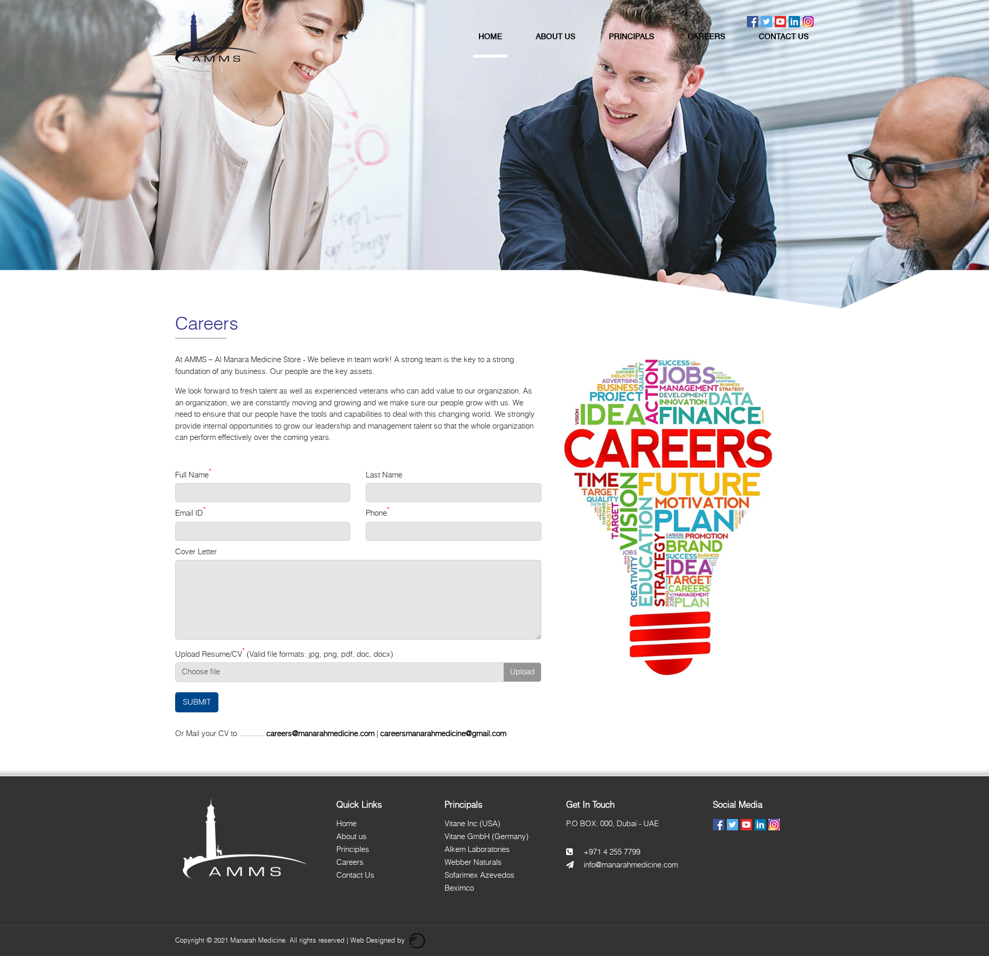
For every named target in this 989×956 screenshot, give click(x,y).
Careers (350, 862)
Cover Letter (196, 551)
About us (351, 836)
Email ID (190, 513)
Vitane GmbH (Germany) (486, 836)
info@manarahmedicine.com (631, 864)
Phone (377, 513)
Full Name (193, 475)
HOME (490, 37)
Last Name (384, 475)
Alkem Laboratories (477, 849)
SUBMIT (197, 702)
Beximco (459, 888)
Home (346, 823)
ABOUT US (555, 37)
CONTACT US (784, 37)
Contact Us (355, 875)
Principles (352, 849)
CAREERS (706, 37)
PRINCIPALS (631, 37)
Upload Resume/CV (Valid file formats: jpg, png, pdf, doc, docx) (284, 654)
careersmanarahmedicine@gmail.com (443, 733)
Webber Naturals (473, 862)
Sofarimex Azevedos (480, 875)
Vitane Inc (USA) (472, 823)
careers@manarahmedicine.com (320, 733)
